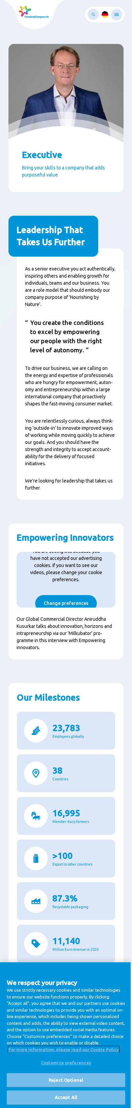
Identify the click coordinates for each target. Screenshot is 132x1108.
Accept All (66, 1097)
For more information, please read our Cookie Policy (63, 1049)
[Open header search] (93, 14)
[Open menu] (116, 14)
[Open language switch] (105, 14)
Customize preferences (66, 1062)
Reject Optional (66, 1080)
